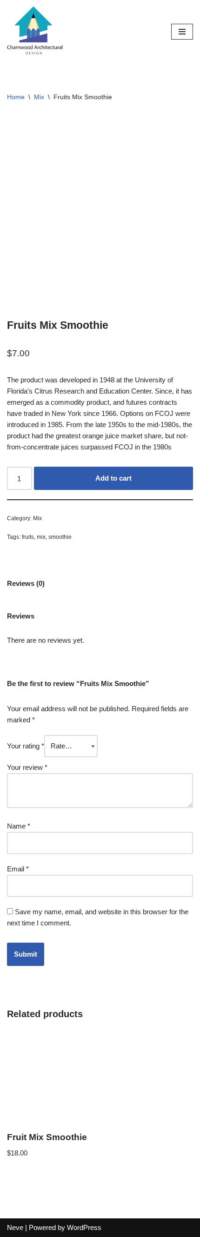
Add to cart (113, 478)
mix (41, 537)
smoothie (60, 537)
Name (18, 826)
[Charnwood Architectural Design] (35, 32)
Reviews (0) (26, 583)
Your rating (25, 746)
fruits (28, 537)
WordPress (84, 1227)
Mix (39, 97)
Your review (27, 767)
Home (16, 97)
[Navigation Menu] (182, 32)
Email (18, 869)
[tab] (26, 583)
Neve (15, 1227)
